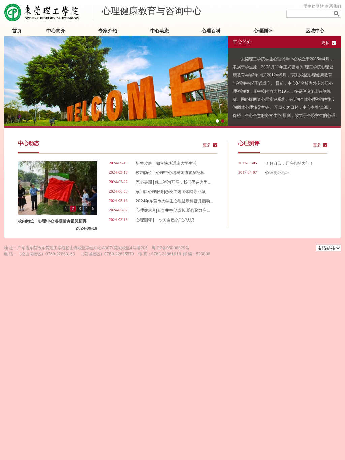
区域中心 (315, 30)
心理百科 (211, 30)
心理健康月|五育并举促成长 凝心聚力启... (173, 210)
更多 (325, 42)
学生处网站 (314, 6)
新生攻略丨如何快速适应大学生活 (166, 163)
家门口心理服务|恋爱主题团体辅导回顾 (171, 191)
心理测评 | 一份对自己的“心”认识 (165, 220)
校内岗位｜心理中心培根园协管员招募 (57, 222)
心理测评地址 (277, 172)
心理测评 (263, 30)
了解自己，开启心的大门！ (289, 163)
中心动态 (159, 30)
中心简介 (55, 30)
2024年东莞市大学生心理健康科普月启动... (174, 201)
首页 (17, 30)
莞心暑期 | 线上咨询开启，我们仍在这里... (173, 182)
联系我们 (333, 6)
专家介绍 (107, 30)
